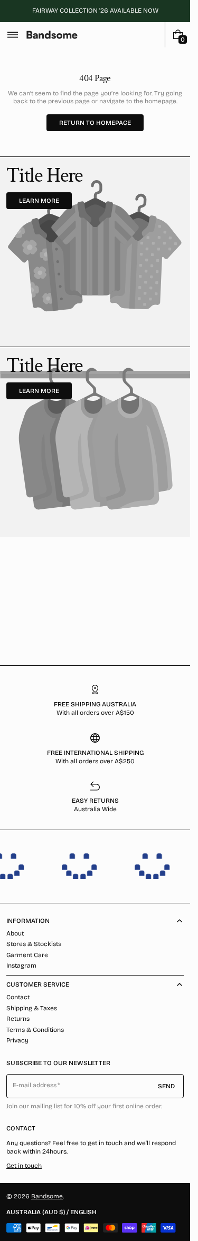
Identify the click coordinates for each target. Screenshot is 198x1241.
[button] (12, 34)
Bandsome (47, 1196)
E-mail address (35, 1085)
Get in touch (24, 1165)
